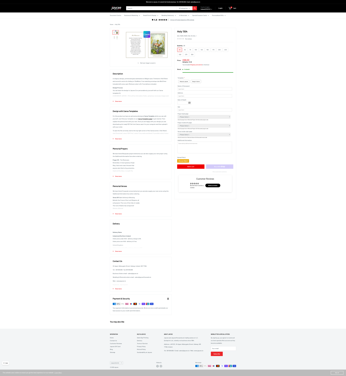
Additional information (185, 140)
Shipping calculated (196, 65)
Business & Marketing (131, 15)
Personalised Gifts (218, 15)
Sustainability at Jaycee (144, 352)
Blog (111, 349)
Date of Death (182, 100)
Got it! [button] (337, 372)
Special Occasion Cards (199, 15)
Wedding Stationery (167, 15)
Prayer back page (183, 114)
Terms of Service (142, 343)
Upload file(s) (181, 157)
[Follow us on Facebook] (157, 366)
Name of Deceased (183, 86)
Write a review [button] (212, 185)
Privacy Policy (141, 346)
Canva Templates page (145, 119)
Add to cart (190, 166)
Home (111, 24)
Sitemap (112, 352)
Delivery (139, 340)
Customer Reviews (116, 343)
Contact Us (113, 340)
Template (181, 78)
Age (179, 107)
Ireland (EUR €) (115, 363)
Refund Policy (141, 349)
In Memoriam (183, 15)
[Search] (194, 8)
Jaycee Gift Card (115, 346)
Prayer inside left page (185, 122)
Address (180, 93)
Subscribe (217, 354)
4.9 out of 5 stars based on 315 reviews (182, 20)
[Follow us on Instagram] (161, 366)
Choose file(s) (183, 161)
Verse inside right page (185, 131)
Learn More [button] (58, 372)
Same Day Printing (142, 338)
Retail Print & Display (149, 15)
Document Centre (115, 15)
